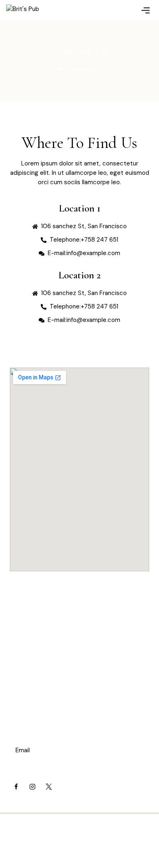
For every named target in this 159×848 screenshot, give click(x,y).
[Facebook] (16, 786)
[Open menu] (145, 10)
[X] (48, 786)
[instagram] (32, 786)
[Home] (61, 69)
